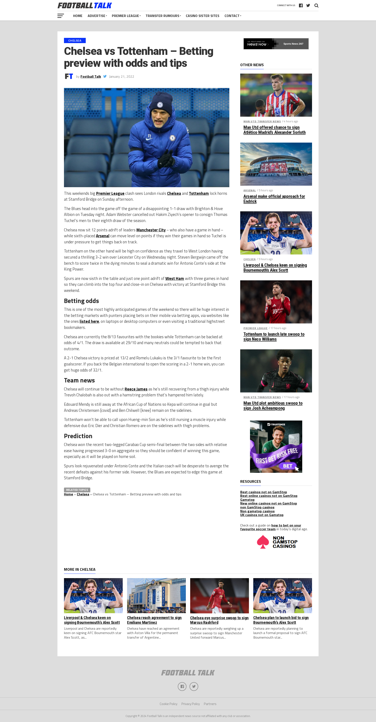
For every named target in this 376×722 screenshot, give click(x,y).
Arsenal (102, 236)
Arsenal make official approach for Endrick (274, 199)
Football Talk (91, 76)
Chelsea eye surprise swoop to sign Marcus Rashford (219, 620)
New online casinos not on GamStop (268, 503)
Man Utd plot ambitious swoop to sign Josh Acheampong (272, 406)
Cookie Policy (168, 703)
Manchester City (151, 230)
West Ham (174, 278)
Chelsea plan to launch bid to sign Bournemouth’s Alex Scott (281, 620)
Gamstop (247, 499)
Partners (210, 703)
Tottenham (199, 193)
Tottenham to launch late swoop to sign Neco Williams (273, 337)
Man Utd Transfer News (262, 121)
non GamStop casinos (257, 507)
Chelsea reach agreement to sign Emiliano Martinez (154, 620)
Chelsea (174, 193)
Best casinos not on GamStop (263, 492)
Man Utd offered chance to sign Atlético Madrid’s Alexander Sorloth (274, 130)
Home (77, 15)
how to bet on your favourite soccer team (270, 527)
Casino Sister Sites (202, 15)
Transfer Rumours (162, 15)
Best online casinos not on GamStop (268, 495)
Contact (232, 15)
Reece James (136, 389)
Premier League (125, 15)
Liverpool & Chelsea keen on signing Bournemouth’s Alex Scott (275, 268)
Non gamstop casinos (257, 511)
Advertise (96, 15)
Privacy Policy (190, 703)
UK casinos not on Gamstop (262, 514)
